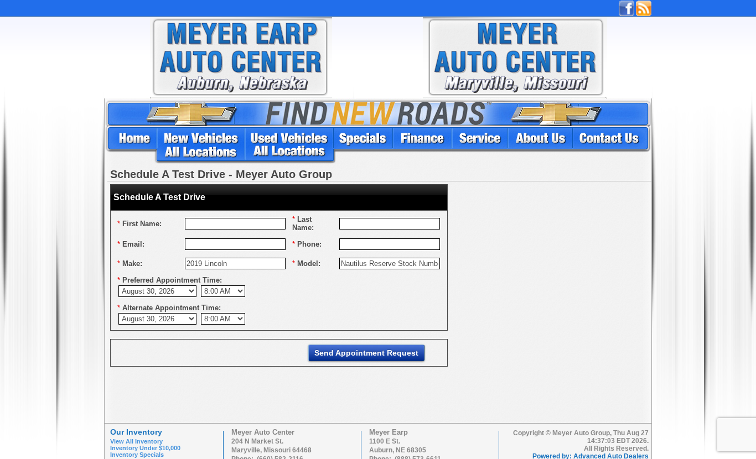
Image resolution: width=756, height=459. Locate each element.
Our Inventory (136, 431)
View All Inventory (136, 441)
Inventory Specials (137, 454)
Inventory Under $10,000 (145, 448)
